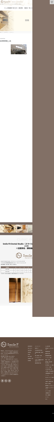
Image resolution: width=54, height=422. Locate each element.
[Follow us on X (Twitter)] (5, 380)
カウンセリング (37, 346)
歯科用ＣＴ (37, 348)
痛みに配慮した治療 (38, 355)
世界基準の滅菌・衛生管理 (39, 353)
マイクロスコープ (38, 357)
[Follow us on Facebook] (2, 380)
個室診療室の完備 (38, 363)
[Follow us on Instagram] (9, 380)
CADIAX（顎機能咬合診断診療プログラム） (39, 360)
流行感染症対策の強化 (38, 350)
